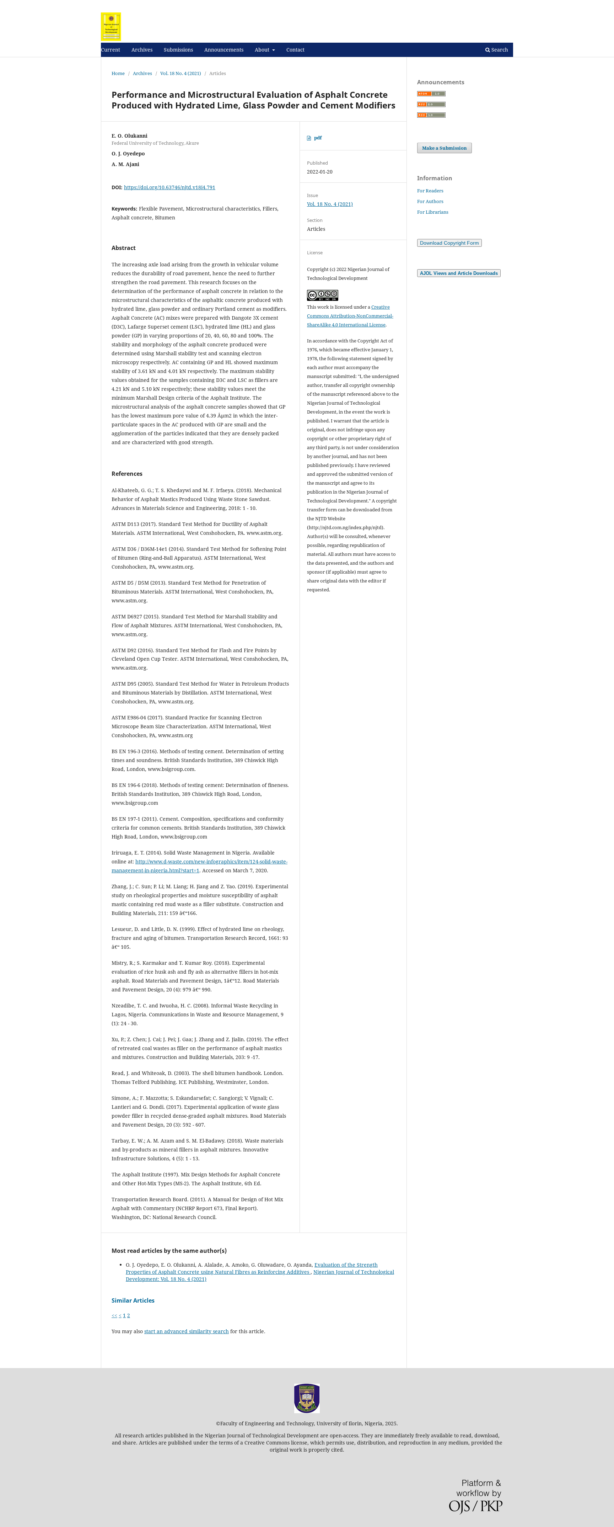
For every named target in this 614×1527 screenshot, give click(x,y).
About (263, 49)
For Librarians (432, 212)
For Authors (430, 201)
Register (483, 5)
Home (118, 73)
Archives (141, 49)
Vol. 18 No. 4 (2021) (180, 73)
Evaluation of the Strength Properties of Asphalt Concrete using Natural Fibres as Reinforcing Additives (252, 1268)
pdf (318, 137)
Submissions (178, 49)
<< (114, 1315)
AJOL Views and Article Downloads (459, 273)
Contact (295, 49)
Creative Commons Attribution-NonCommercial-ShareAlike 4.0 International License (350, 316)
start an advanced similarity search (186, 1331)
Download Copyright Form (449, 243)
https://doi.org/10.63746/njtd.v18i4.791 (169, 187)
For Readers (430, 190)
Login (507, 5)
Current (110, 49)
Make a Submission (444, 148)
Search (499, 49)
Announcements (223, 49)
